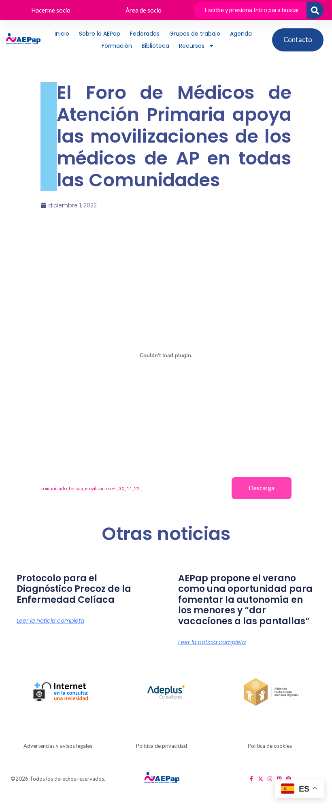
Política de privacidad (161, 746)
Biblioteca (155, 46)
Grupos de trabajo (194, 34)
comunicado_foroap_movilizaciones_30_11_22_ (91, 488)
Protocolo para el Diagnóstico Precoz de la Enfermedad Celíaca (74, 589)
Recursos (191, 46)
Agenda (241, 34)
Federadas (145, 34)
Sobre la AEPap (99, 34)
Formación (117, 46)
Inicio (62, 34)
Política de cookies (270, 746)
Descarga (262, 488)
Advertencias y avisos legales (57, 746)
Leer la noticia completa (50, 620)
